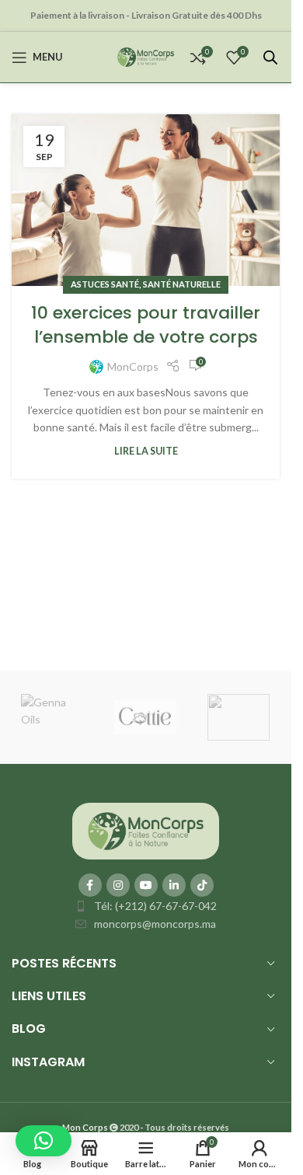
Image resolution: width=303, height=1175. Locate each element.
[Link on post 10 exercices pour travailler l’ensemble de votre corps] (146, 200)
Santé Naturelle (182, 284)
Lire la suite (146, 451)
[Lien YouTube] (146, 885)
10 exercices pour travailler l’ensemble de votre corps (145, 325)
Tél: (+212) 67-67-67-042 (155, 905)
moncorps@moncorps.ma (155, 923)
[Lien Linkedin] (174, 885)
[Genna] (52, 717)
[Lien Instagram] (118, 885)
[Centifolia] (238, 717)
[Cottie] (145, 717)
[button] (43, 1140)
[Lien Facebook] (90, 885)
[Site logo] (146, 55)
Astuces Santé (105, 284)
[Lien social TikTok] (202, 885)
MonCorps (132, 366)
